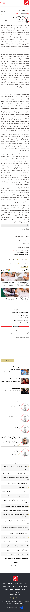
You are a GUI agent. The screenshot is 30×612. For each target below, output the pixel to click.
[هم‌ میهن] (15, 578)
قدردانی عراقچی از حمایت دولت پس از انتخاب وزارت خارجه (16, 558)
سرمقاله (21, 584)
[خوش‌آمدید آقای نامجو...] (25, 372)
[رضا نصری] (25, 441)
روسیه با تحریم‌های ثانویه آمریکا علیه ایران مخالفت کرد (17, 554)
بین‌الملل (14, 586)
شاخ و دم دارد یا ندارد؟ (15, 406)
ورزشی (6, 589)
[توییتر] (11, 598)
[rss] (19, 598)
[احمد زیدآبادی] (25, 407)
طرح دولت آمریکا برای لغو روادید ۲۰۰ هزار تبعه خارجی (17, 550)
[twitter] (4, 20)
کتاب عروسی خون (13, 263)
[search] (1, 3)
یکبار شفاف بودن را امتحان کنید (14, 379)
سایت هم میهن (6, 602)
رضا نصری (16, 445)
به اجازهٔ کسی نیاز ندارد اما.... (14, 417)
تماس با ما (17, 594)
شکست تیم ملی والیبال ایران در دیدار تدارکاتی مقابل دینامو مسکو (15, 473)
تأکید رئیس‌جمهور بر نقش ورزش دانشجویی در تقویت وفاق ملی (16, 542)
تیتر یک (16, 584)
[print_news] (2, 12)
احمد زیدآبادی (15, 409)
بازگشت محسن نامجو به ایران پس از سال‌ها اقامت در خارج (16, 506)
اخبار (26, 584)
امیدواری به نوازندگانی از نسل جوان (21, 320)
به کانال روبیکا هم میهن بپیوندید (21, 254)
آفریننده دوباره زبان (24, 317)
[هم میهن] (26, 2)
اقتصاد (25, 586)
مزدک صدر (24, 263)
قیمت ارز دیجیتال (15, 565)
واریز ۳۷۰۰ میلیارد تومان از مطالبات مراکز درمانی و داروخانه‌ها (16, 537)
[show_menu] (4, 3)
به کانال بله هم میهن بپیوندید (22, 252)
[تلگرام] (16, 598)
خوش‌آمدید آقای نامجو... (15, 369)
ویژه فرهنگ (15, 367)
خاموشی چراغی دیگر (24, 323)
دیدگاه (7, 360)
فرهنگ (23, 11)
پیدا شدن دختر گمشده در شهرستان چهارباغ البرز (19, 533)
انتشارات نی (23, 266)
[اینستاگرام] (13, 598)
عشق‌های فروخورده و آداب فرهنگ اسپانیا (20, 312)
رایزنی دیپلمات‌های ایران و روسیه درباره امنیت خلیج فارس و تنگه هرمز (14, 492)
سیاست (4, 584)
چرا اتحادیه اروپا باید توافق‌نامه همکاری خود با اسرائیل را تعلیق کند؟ (10, 438)
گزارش (23, 589)
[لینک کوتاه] (4, 12)
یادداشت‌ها (17, 589)
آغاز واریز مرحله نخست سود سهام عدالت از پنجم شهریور (17, 546)
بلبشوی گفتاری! (16, 451)
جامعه (9, 586)
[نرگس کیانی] (26, 20)
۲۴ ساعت (10, 584)
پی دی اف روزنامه (15, 592)
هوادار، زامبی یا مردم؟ (16, 388)
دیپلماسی (20, 586)
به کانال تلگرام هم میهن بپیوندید (21, 251)
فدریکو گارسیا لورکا (13, 260)
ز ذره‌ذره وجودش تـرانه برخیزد (22, 315)
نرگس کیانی (23, 260)
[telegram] (6, 20)
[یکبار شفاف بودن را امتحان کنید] (25, 381)
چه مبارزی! (17, 428)
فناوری (11, 589)
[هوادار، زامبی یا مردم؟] (25, 391)
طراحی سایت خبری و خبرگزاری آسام (13, 607)
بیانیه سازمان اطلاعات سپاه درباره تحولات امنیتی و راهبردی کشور (15, 510)
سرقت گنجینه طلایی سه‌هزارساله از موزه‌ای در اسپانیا (18, 483)
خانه (28, 11)
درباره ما (12, 594)
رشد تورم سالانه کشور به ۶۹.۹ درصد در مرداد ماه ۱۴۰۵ (17, 496)
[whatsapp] (2, 20)
